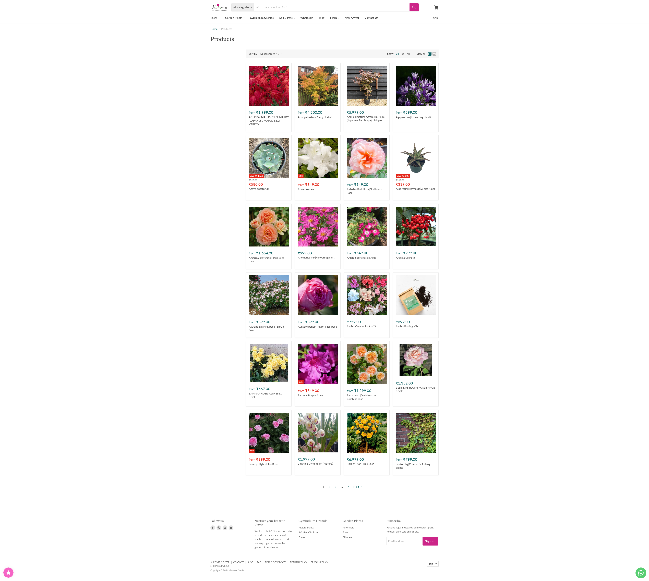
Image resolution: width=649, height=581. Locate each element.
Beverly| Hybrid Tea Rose (263, 464)
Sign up (430, 541)
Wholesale (306, 17)
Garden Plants (234, 17)
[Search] (414, 7)
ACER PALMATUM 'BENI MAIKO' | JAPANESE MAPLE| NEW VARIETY (269, 120)
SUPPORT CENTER (220, 562)
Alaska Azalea (306, 189)
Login (434, 17)
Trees (345, 532)
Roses (214, 17)
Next (356, 486)
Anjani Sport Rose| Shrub (361, 257)
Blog (321, 17)
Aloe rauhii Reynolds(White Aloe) (415, 188)
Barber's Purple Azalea (311, 395)
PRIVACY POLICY (319, 562)
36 (403, 53)
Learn (334, 17)
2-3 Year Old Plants (309, 532)
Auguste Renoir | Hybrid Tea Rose (317, 326)
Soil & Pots (286, 17)
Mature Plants (306, 527)
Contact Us (371, 17)
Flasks (301, 537)
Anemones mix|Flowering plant (316, 257)
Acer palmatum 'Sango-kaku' (314, 117)
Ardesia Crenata (405, 257)
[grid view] (429, 54)
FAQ (259, 562)
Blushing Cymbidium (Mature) (315, 463)
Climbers (347, 537)
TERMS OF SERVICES (275, 562)
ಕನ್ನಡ (431, 563)
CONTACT (238, 562)
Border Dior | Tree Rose (360, 463)
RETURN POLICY (298, 562)
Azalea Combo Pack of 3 (361, 326)
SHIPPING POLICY (219, 565)
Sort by (253, 53)
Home (214, 28)
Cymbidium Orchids (262, 17)
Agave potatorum (259, 188)
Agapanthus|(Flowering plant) (413, 117)
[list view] (434, 54)
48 (408, 53)
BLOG (250, 562)
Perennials (348, 527)
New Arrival (352, 17)
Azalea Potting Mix (407, 326)
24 (397, 53)
